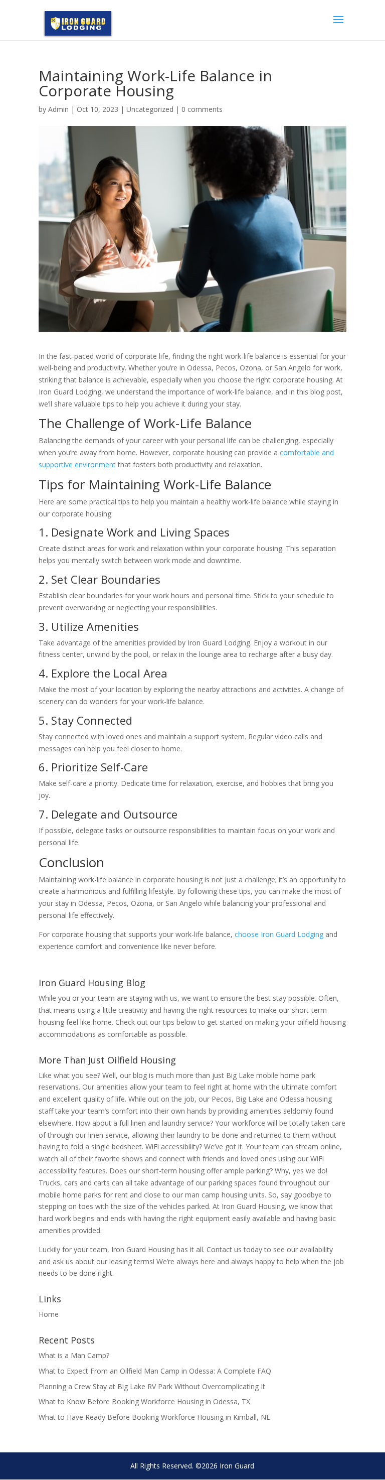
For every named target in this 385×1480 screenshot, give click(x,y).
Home (49, 1314)
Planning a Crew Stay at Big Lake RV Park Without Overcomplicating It (152, 1386)
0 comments (202, 109)
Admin (58, 109)
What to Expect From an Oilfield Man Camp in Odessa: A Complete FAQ (155, 1371)
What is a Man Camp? (74, 1355)
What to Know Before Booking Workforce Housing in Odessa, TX (144, 1401)
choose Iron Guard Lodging (279, 934)
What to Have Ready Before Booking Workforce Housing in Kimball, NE (154, 1417)
